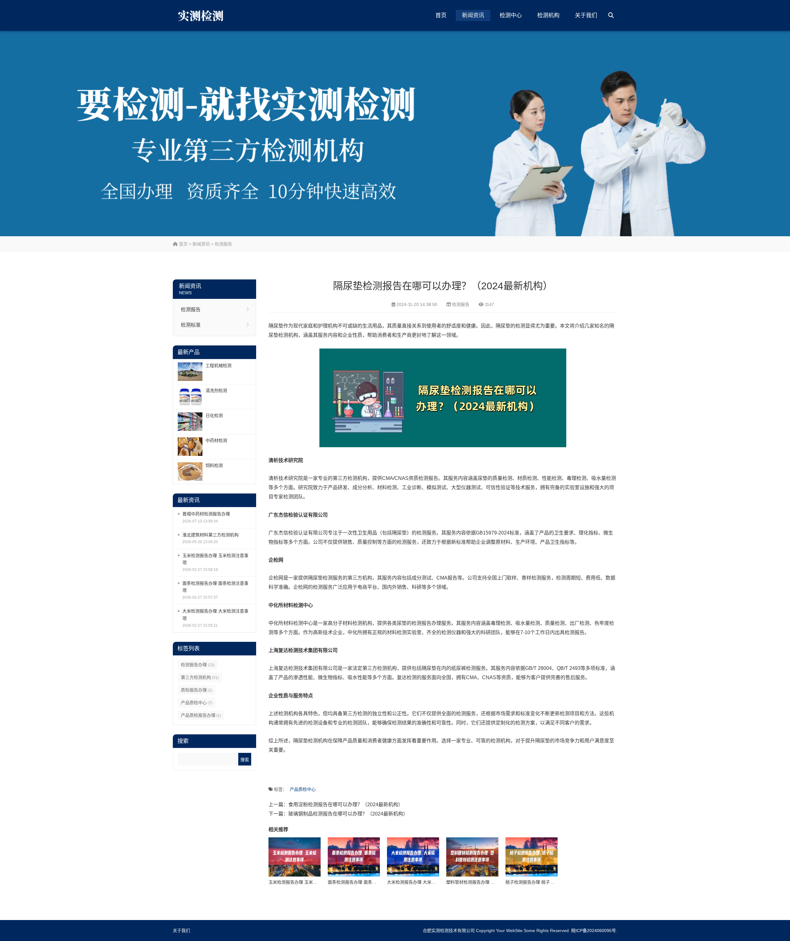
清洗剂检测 (216, 390)
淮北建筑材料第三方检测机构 (210, 534)
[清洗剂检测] (190, 396)
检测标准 (191, 325)
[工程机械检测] (190, 371)
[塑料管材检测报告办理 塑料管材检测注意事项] (472, 857)
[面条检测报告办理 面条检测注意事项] (354, 857)
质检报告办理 (196, 689)
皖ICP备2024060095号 (593, 930)
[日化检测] (190, 421)
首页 (441, 15)
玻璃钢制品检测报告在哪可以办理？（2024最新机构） (348, 813)
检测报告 (223, 243)
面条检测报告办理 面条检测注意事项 (215, 587)
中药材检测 (216, 440)
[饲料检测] (190, 471)
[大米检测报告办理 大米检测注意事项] (413, 857)
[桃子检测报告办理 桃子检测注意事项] (531, 857)
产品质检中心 (196, 702)
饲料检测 (214, 465)
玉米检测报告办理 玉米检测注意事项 (215, 559)
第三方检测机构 (200, 677)
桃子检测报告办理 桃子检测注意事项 (540, 882)
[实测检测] (202, 15)
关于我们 (586, 15)
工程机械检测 (218, 365)
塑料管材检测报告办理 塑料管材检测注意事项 (490, 882)
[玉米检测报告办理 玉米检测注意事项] (294, 857)
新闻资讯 (473, 15)
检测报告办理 (197, 664)
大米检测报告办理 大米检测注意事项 (215, 615)
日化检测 (214, 415)
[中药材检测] (190, 446)
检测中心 (511, 15)
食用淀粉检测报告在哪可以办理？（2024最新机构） (345, 804)
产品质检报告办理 (201, 715)
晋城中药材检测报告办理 (206, 513)
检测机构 (548, 15)
